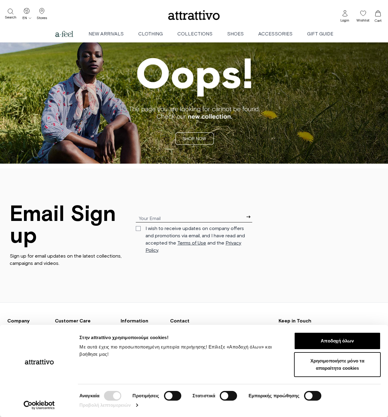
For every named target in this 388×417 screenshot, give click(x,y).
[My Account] (345, 13)
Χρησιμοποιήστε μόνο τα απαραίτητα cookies (337, 364)
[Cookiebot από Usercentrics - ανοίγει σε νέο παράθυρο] (39, 405)
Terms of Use (191, 243)
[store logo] (194, 15)
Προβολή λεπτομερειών (105, 405)
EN (24, 18)
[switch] (172, 396)
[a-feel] (64, 34)
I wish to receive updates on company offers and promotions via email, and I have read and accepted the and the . (195, 239)
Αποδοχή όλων (337, 340)
